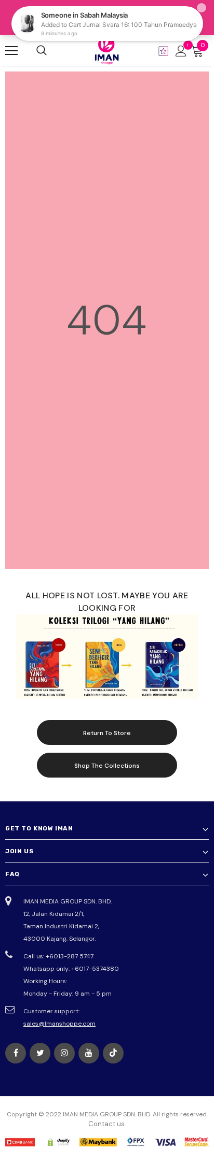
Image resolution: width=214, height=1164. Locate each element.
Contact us (106, 1123)
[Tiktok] (113, 1053)
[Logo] (107, 50)
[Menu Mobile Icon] (11, 51)
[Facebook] (15, 1053)
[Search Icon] (41, 51)
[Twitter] (40, 1053)
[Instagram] (64, 1053)
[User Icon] (181, 51)
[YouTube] (88, 1053)
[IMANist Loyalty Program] (163, 51)
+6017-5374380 (95, 969)
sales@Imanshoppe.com (59, 1023)
